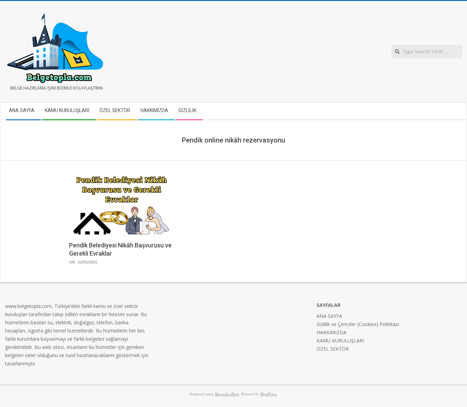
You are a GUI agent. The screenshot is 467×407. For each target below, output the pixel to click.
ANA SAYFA (329, 316)
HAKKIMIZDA (331, 332)
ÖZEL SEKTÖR (333, 348)
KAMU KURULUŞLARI (340, 340)
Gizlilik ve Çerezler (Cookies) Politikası (358, 324)
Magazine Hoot (227, 393)
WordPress (268, 393)
